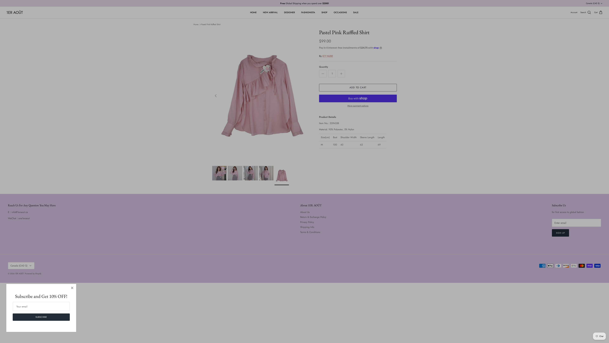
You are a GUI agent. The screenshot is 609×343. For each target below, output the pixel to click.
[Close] (72, 287)
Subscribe (41, 317)
